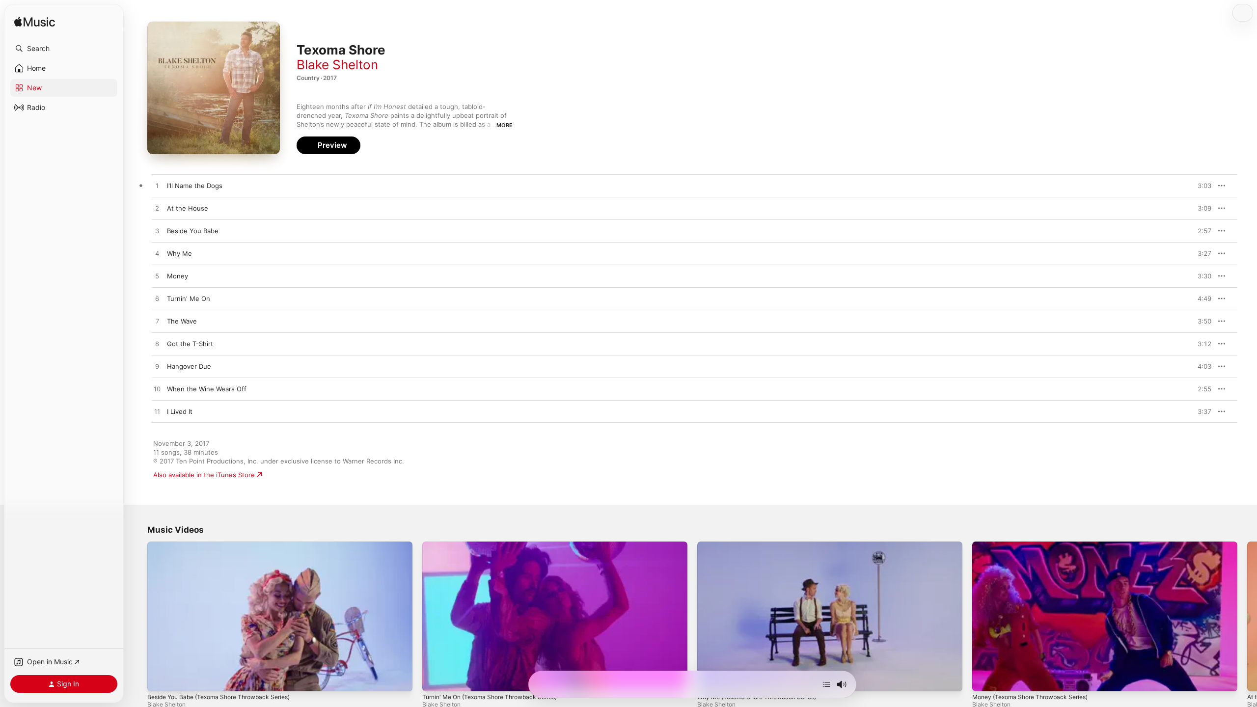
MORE (504, 125)
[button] (64, 48)
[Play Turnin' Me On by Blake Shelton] (157, 299)
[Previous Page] (137, 616)
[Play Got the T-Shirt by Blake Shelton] (157, 344)
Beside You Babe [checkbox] (193, 231)
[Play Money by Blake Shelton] (157, 276)
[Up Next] (826, 684)
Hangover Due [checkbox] (189, 366)
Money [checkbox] (177, 276)
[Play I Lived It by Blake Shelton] (157, 412)
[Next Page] (1247, 616)
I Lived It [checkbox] (179, 411)
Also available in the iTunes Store (204, 475)
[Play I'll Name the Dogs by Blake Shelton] (157, 186)
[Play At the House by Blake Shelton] (157, 208)
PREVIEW (1200, 186)
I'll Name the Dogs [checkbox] (194, 186)
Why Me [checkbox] (179, 253)
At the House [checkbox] (187, 208)
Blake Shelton (337, 64)
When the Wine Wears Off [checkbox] (206, 389)
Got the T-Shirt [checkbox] (190, 344)
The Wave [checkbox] (182, 321)
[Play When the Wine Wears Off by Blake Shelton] (157, 389)
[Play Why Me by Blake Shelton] (157, 253)
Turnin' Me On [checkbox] (188, 298)
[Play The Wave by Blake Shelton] (157, 321)
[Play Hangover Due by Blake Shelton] (157, 366)
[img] (34, 22)
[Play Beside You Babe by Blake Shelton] (157, 231)
